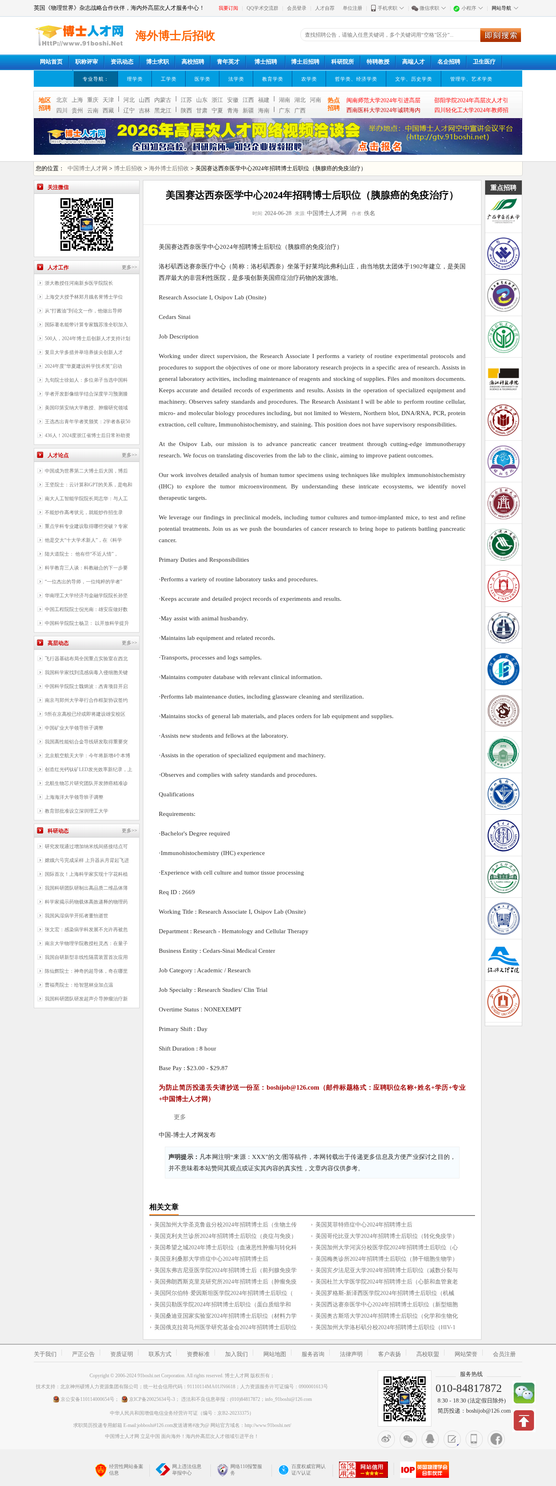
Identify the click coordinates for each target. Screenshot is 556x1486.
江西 (248, 100)
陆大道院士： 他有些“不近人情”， (81, 554)
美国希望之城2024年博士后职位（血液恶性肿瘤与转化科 (225, 1247)
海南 (263, 111)
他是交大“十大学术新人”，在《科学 (83, 540)
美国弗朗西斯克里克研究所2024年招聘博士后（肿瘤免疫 (225, 1282)
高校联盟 (427, 1354)
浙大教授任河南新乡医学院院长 (79, 283)
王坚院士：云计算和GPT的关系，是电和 (88, 485)
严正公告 (83, 1354)
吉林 (144, 111)
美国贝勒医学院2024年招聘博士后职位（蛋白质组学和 (222, 1304)
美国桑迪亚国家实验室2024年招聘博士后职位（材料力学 (225, 1316)
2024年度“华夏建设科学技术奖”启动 (83, 366)
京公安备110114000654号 (87, 1399)
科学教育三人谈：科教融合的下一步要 (86, 568)
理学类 (135, 79)
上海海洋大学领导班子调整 (74, 797)
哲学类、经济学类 (356, 79)
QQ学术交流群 (262, 8)
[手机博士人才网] (474, 1439)
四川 (62, 111)
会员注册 (504, 1354)
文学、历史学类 (413, 79)
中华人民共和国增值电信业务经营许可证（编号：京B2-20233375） (182, 1413)
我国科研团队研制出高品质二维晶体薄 (86, 888)
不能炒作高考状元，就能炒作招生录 (84, 512)
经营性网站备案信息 (126, 1470)
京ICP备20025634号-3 (152, 1399)
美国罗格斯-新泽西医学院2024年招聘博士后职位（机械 (384, 1293)
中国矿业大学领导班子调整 (74, 728)
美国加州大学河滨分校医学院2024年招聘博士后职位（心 (386, 1247)
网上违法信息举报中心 (186, 1470)
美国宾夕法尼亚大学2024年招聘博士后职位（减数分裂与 (386, 1270)
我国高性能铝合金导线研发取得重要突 (86, 742)
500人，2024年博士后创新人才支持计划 (87, 338)
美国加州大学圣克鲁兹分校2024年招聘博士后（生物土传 (225, 1225)
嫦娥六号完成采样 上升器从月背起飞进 (87, 860)
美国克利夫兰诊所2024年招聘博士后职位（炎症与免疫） (225, 1236)
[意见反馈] (452, 1439)
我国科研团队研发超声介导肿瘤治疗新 (86, 999)
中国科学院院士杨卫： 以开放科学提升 (87, 623)
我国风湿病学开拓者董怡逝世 (76, 916)
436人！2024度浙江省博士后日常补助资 (87, 435)
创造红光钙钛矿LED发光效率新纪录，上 (88, 769)
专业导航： (96, 79)
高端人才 (413, 62)
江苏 (186, 100)
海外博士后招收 (169, 168)
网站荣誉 (466, 1354)
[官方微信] (408, 1439)
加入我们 (236, 1354)
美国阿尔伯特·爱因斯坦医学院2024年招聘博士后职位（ (223, 1293)
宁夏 (217, 111)
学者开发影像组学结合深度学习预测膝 (86, 394)
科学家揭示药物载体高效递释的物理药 (86, 902)
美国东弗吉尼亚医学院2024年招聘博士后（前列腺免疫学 (225, 1270)
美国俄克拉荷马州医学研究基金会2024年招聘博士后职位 (225, 1327)
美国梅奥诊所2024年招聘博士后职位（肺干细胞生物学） (386, 1259)
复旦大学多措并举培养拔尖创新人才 (84, 352)
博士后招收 (128, 168)
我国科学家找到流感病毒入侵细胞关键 (86, 672)
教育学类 (272, 79)
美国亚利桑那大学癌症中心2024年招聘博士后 (211, 1259)
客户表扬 (389, 1354)
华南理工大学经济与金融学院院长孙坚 (86, 595)
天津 (108, 100)
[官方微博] (386, 1439)
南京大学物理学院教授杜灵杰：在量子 (86, 943)
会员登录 (296, 8)
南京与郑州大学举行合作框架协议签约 (86, 700)
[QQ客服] (430, 1439)
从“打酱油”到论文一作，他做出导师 (83, 311)
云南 (93, 111)
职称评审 (86, 62)
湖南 (284, 100)
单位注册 (352, 8)
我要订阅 (228, 8)
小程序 (469, 8)
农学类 (309, 79)
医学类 (202, 79)
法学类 (236, 79)
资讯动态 (122, 62)
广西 (300, 111)
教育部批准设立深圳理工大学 (76, 811)
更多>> (129, 267)
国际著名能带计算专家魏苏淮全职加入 (86, 325)
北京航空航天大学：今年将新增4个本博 (87, 755)
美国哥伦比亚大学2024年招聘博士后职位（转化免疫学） (386, 1236)
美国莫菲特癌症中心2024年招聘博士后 (363, 1225)
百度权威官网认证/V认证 (308, 1470)
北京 (62, 100)
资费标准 (198, 1354)
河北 (129, 100)
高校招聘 (193, 62)
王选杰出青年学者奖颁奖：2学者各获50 (87, 421)
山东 (202, 100)
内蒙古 (162, 100)
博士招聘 (265, 62)
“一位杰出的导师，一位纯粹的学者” (83, 582)
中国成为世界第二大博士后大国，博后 (86, 471)
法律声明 (351, 1354)
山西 (144, 100)
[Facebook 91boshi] (496, 1439)
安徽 (233, 100)
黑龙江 (162, 111)
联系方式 (160, 1354)
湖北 (300, 100)
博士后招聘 (305, 62)
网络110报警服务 (246, 1470)
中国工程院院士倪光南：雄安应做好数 (86, 609)
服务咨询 (313, 1354)
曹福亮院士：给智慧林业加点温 (79, 985)
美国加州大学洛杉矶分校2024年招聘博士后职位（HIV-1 (385, 1327)
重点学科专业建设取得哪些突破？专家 (86, 526)
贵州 (77, 111)
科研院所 (342, 62)
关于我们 (45, 1354)
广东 (284, 111)
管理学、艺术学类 (471, 79)
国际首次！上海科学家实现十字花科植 (86, 874)
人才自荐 (325, 8)
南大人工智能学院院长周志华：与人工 (86, 498)
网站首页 (51, 62)
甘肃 (202, 111)
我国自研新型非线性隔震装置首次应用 (86, 957)
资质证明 (121, 1354)
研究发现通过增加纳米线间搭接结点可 (86, 846)
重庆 (93, 100)
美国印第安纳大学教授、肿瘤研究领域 (86, 408)
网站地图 (274, 1354)
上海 (77, 100)
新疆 (248, 111)
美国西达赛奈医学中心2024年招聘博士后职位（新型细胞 (386, 1304)
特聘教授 (378, 62)
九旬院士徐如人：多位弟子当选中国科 (86, 380)
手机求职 (387, 8)
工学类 (169, 79)
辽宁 (129, 111)
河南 (315, 100)
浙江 (217, 100)
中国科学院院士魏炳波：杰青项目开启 (86, 686)
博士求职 (157, 62)
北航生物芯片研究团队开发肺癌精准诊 (86, 783)
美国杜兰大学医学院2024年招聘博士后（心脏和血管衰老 (386, 1282)
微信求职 (429, 8)
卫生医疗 (484, 62)
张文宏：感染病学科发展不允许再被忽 (86, 929)
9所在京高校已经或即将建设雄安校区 (85, 714)
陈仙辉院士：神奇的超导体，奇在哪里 (86, 971)
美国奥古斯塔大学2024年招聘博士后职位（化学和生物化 (386, 1316)
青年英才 (228, 62)
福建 (263, 100)
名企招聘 (449, 62)
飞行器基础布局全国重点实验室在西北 (86, 659)
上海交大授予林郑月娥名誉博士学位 (84, 297)
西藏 (108, 111)
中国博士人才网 (87, 168)
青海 (233, 111)
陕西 (186, 111)
